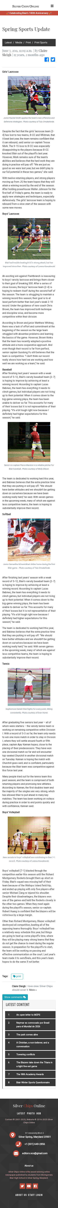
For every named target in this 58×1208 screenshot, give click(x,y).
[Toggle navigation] (52, 6)
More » (33, 989)
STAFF (31, 1194)
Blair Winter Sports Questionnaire (33, 1082)
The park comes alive (27, 1034)
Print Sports (40, 42)
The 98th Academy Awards (30, 1074)
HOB (39, 1113)
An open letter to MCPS (28, 1015)
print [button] (18, 976)
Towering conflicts (25, 1054)
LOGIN (39, 1194)
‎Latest (8, 42)
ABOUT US (21, 1194)
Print (28, 42)
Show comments (13, 997)
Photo (31, 1113)
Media (18, 42)
